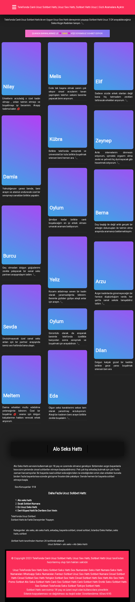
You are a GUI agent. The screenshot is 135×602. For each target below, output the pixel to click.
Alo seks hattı (25, 500)
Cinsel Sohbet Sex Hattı (31, 578)
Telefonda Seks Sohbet (62, 585)
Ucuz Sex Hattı (81, 574)
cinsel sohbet (83, 530)
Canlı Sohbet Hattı (87, 581)
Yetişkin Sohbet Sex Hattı (59, 578)
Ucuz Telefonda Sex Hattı (27, 570)
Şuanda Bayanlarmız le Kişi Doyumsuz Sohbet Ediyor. (68, 33)
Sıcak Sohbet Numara (29, 503)
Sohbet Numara (99, 574)
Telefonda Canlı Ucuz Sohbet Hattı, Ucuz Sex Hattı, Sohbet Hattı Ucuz (72, 558)
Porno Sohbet (16, 581)
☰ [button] (14, 7)
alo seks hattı (42, 530)
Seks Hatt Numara (99, 570)
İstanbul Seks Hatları (101, 530)
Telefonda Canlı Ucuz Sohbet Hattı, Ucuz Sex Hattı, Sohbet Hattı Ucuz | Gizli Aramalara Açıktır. (71, 7)
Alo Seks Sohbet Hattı (37, 581)
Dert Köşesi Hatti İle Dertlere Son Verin (37, 510)
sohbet (23, 533)
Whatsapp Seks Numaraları (38, 574)
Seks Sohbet (50, 570)
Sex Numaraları (79, 570)
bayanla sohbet (67, 530)
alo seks (30, 530)
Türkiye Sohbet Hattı (88, 585)
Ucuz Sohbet (54, 544)
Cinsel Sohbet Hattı (86, 578)
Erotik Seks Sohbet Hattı (112, 581)
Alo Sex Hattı (116, 578)
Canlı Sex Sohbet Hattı (64, 581)
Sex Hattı (103, 578)
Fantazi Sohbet (63, 574)
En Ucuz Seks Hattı (27, 507)
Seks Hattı (64, 570)
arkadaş (54, 530)
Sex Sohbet (41, 585)
